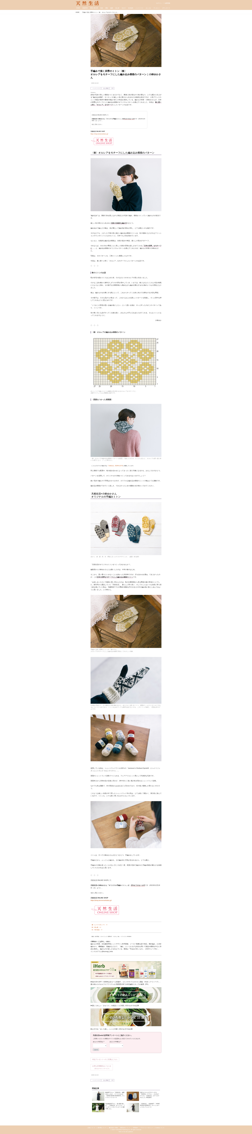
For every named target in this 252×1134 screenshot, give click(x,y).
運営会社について (125, 1127)
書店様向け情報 (113, 1127)
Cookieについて (159, 1127)
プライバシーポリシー (146, 1127)
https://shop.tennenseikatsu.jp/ (99, 134)
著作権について (102, 1127)
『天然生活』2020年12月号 (115, 465)
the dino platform (128, 1131)
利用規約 (135, 1127)
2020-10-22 (95, 83)
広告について (91, 1127)
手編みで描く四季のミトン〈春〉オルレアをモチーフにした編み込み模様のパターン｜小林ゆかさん (126, 74)
